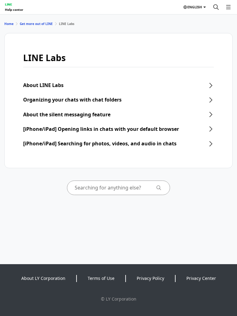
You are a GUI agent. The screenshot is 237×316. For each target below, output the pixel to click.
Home (9, 24)
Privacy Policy (150, 278)
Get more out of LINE (36, 24)
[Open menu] (228, 7)
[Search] (216, 7)
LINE (8, 4)
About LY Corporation (43, 278)
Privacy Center (201, 278)
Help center (14, 9)
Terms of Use (101, 278)
